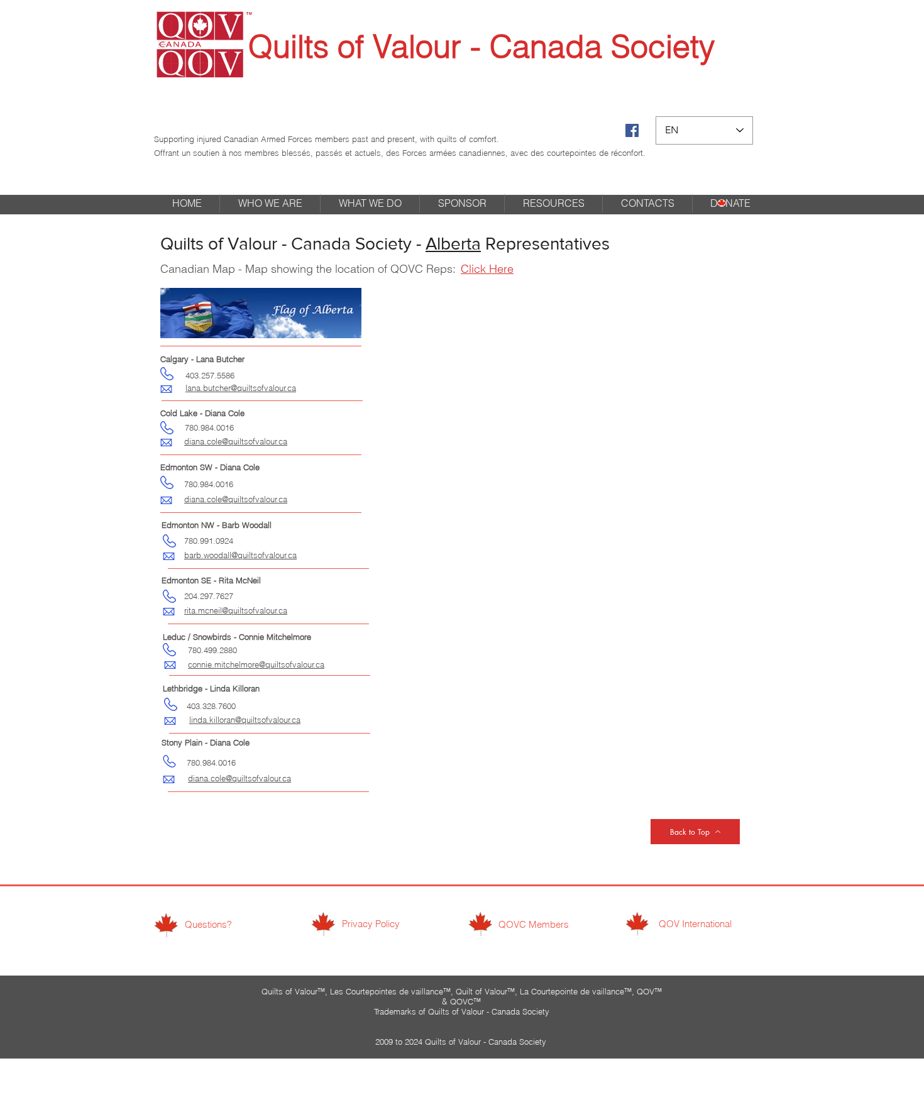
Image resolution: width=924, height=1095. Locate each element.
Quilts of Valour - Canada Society (481, 46)
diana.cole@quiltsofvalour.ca (239, 778)
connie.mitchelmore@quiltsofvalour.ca (256, 664)
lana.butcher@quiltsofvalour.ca (240, 388)
